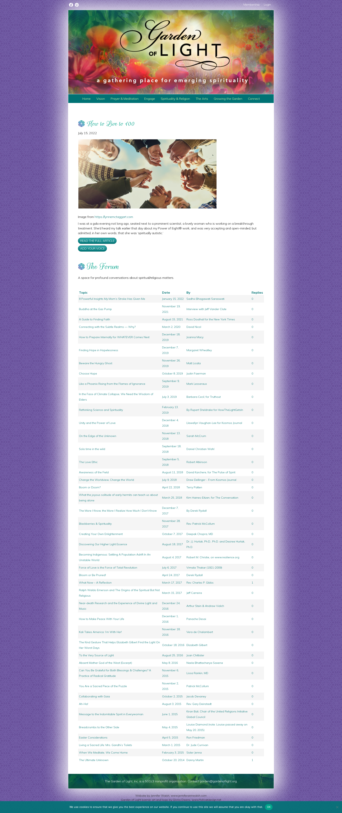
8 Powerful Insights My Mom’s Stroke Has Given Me (112, 299)
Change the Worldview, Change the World (106, 480)
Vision (100, 99)
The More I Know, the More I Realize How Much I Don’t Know (118, 510)
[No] (337, 807)
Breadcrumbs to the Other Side (99, 727)
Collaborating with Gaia (94, 696)
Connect (254, 99)
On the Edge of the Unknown (97, 436)
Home (86, 99)
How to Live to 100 (111, 123)
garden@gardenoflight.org (218, 781)
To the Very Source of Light (96, 655)
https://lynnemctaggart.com (114, 217)
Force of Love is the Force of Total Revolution (108, 567)
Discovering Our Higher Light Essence (103, 544)
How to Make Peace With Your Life (101, 619)
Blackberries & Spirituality (95, 523)
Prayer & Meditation (125, 99)
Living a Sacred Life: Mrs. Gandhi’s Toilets (105, 745)
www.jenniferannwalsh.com (189, 795)
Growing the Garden (228, 99)
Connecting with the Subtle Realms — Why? (107, 327)
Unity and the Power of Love (97, 423)
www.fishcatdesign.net (206, 800)
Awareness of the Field (94, 472)
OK (269, 806)
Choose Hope (88, 373)
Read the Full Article (97, 241)
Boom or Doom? (90, 487)
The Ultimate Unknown (93, 760)
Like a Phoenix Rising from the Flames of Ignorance (112, 384)
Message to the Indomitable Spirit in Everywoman (111, 714)
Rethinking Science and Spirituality (101, 410)
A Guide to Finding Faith (94, 319)
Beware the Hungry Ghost (95, 363)
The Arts (202, 99)
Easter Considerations (93, 737)
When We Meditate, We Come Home (103, 752)
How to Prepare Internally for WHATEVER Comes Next (114, 337)
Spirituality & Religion (175, 99)
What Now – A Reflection (95, 582)
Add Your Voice (92, 248)
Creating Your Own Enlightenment (101, 534)
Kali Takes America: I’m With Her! (100, 632)
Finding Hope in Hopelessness (98, 350)
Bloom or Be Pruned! (92, 575)
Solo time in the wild (92, 449)
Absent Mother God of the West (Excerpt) (105, 663)
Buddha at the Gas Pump (95, 309)
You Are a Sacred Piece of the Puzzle (103, 686)
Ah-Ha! (83, 704)
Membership (251, 4)
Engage (149, 99)
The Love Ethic (88, 462)
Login (267, 4)
